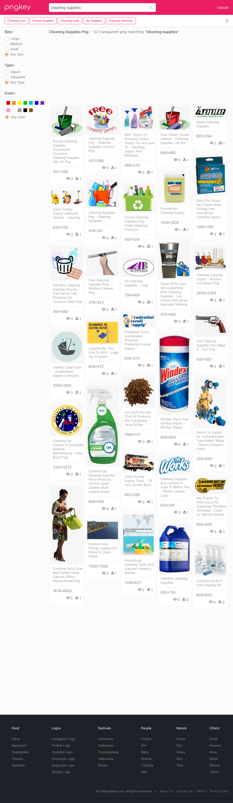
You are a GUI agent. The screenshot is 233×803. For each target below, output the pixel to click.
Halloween (106, 745)
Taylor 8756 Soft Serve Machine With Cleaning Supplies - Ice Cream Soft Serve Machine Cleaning (173, 294)
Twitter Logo (61, 745)
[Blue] (37, 103)
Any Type (17, 82)
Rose (213, 752)
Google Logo (61, 772)
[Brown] (31, 110)
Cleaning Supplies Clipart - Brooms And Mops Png (209, 279)
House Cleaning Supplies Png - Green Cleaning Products (136, 223)
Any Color (18, 117)
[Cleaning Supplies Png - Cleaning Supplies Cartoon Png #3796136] (102, 120)
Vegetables (20, 752)
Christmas (105, 739)
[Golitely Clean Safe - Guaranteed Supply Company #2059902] (67, 346)
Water (213, 759)
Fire (179, 745)
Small (14, 49)
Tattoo (214, 772)
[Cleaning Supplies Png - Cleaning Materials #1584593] (102, 193)
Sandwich (19, 745)
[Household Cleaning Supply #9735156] (174, 187)
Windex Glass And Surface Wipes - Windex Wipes (174, 423)
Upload (222, 7)
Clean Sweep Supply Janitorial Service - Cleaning (66, 213)
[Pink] (8, 110)
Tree (179, 765)
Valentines (106, 759)
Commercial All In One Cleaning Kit (209, 583)
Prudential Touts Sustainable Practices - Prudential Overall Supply (137, 340)
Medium (16, 44)
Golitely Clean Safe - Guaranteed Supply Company (67, 371)
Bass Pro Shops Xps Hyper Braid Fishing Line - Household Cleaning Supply (208, 209)
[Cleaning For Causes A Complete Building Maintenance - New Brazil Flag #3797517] (67, 420)
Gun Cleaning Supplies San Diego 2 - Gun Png (211, 345)
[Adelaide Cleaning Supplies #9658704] (174, 549)
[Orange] (14, 103)
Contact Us (185, 791)
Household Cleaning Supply (172, 210)
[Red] (8, 103)
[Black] (25, 110)
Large (14, 38)
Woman (146, 759)
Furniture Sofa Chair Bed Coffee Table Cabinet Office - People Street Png (68, 575)
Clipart (15, 72)
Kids (144, 772)
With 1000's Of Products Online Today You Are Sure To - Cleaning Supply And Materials (139, 145)
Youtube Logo (62, 752)
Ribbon (214, 765)
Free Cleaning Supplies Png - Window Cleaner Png (101, 286)
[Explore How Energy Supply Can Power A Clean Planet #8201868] (102, 530)
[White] (14, 110)
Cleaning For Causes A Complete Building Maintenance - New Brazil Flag (68, 449)
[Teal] (31, 103)
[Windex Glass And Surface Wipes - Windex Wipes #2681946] (174, 374)
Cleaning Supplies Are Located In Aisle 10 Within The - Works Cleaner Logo (175, 487)
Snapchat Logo (63, 765)
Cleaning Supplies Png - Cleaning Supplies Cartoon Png (102, 144)
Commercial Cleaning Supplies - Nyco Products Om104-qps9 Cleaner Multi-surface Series (103, 481)
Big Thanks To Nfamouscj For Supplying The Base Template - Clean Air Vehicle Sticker (211, 506)
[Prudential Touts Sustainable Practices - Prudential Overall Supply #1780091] (138, 321)
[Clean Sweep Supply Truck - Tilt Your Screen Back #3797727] (138, 462)
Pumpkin (18, 765)
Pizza (16, 739)
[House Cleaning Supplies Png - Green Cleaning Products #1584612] (138, 198)
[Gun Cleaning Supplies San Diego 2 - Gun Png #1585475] (210, 324)
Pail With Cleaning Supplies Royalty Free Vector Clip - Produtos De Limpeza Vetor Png (67, 293)
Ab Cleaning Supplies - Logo (136, 283)
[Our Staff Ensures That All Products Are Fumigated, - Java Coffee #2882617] (138, 392)
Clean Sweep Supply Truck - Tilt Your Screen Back (138, 481)
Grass (180, 752)
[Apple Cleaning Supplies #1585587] (210, 112)
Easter (103, 765)
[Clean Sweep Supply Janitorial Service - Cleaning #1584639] (67, 197)
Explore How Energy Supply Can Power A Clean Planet (103, 550)
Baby (145, 752)
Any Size (16, 54)
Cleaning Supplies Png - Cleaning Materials (102, 217)
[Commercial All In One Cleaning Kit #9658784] (210, 560)
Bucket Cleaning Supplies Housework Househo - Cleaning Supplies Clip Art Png (66, 151)
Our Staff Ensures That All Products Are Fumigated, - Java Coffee (137, 418)
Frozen (146, 739)
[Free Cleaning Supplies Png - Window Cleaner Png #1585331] (102, 263)
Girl (143, 745)
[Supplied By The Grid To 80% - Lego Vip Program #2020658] (102, 332)
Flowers (215, 745)
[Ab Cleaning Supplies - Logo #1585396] (138, 267)
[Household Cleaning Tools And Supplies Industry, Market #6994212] (138, 534)
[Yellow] (20, 103)
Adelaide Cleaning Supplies (173, 580)
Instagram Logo (63, 739)
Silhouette (17, 77)
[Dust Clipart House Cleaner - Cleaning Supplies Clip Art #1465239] (174, 118)
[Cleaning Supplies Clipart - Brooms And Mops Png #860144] (210, 258)
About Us (166, 791)
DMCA (201, 791)
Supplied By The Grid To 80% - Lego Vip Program (104, 352)
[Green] (25, 103)
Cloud (180, 739)
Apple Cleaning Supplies (207, 124)
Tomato (17, 759)
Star (179, 759)
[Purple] (42, 103)
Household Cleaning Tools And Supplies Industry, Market (139, 566)
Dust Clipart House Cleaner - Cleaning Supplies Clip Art (174, 139)
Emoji (213, 739)
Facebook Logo (63, 759)
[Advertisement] (138, 71)
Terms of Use (218, 791)
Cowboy (147, 765)
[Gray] (20, 110)
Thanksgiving (108, 752)
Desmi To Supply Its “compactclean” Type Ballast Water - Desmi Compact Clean (210, 440)
